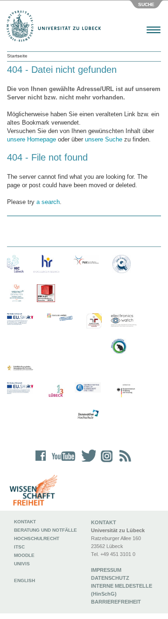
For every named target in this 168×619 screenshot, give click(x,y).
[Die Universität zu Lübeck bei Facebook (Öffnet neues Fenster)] (41, 461)
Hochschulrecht (36, 538)
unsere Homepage (31, 139)
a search (48, 201)
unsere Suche (103, 139)
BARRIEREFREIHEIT (116, 602)
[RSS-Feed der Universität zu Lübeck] (123, 461)
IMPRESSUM (106, 570)
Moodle (24, 555)
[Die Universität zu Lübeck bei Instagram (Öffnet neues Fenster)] (105, 461)
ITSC (19, 546)
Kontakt (25, 521)
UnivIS (22, 563)
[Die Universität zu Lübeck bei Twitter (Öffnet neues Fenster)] (86, 461)
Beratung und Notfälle (45, 530)
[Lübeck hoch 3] (56, 391)
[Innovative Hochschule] (88, 414)
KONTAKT (103, 522)
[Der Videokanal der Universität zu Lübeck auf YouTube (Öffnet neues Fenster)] (62, 461)
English (25, 580)
